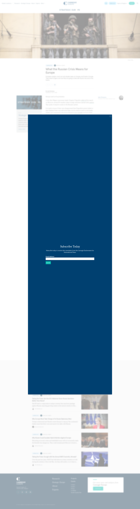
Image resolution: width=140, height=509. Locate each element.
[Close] (110, 116)
